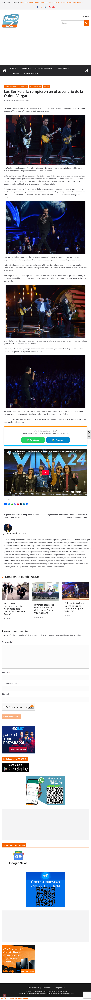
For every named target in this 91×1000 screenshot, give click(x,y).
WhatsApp (34, 440)
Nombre (6, 672)
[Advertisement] (45, 48)
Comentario (7, 642)
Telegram (59, 440)
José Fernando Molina (22, 100)
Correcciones (47, 988)
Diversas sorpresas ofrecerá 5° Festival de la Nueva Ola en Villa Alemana (44, 608)
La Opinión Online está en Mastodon (14, 999)
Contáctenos (14, 73)
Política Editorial (33, 988)
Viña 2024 (46, 86)
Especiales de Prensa (43, 68)
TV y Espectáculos (35, 86)
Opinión (25, 68)
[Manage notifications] (4, 995)
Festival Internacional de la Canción (16, 86)
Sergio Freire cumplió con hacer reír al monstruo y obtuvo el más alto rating (67, 515)
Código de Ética (60, 988)
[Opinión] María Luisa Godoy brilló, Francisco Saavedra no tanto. (22, 515)
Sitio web (5, 694)
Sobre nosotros (31, 73)
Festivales (62, 68)
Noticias (12, 68)
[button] (17, 68)
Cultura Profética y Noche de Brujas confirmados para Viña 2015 (74, 607)
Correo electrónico (10, 683)
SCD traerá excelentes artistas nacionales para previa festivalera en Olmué (14, 609)
